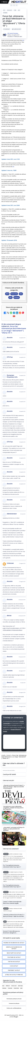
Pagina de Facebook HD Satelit (14, 942)
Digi (3, 985)
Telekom (10, 988)
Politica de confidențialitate (14, 1008)
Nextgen (20, 985)
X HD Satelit (14, 966)
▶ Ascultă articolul (16, 29)
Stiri (15, 10)
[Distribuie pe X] (8, 313)
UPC (19, 10)
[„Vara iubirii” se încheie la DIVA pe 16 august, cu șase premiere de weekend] (14, 838)
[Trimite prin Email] (14, 316)
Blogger (16, 1017)
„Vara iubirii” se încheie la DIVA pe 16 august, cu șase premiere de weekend (13, 829)
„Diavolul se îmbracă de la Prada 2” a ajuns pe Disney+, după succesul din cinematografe (13, 787)
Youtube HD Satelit (14, 957)
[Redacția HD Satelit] (4, 35)
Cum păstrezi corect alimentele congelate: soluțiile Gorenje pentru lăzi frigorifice (13, 808)
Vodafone (16, 988)
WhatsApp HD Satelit (14, 953)
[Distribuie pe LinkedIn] (17, 313)
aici (23, 40)
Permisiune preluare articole (14, 998)
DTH (4, 10)
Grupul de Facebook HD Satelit (14, 947)
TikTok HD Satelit (14, 961)
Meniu (4, 2)
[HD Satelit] (18, 2)
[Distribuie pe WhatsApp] (11, 313)
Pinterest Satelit (14, 970)
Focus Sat (9, 10)
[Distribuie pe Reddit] (20, 313)
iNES (21, 988)
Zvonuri (5, 12)
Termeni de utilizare (14, 1003)
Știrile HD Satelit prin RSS (14, 974)
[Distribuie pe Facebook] (5, 313)
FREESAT (8, 985)
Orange (4, 988)
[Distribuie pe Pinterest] (23, 313)
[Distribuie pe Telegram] (14, 313)
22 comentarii (6, 29)
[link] (14, 793)
